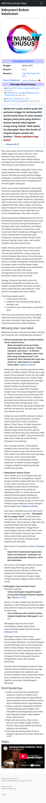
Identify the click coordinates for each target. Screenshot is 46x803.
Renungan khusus (23, 61)
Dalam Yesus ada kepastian (17, 101)
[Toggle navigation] (41, 3)
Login (3, 794)
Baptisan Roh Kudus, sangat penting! (21, 88)
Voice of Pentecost (11, 80)
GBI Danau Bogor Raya (13, 3)
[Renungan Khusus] (23, 38)
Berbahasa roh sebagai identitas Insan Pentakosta (22, 93)
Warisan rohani (12, 98)
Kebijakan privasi (7, 787)
